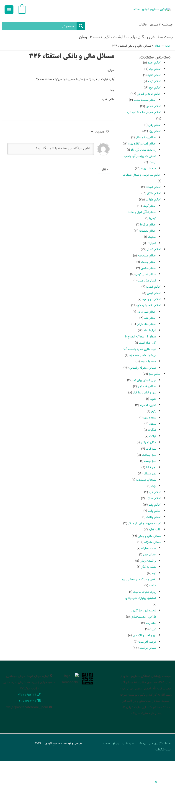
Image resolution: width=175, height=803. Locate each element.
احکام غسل (154, 249)
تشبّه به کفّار (148, 566)
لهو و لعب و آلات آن (144, 635)
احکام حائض (148, 268)
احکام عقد (150, 317)
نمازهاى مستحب (146, 479)
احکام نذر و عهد (151, 299)
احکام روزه (155, 131)
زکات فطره (155, 529)
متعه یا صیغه (148, 361)
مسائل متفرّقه (152, 542)
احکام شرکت (153, 187)
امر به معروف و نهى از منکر (144, 523)
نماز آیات (151, 448)
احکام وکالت (153, 516)
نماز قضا (151, 467)
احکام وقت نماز (147, 386)
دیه (154, 573)
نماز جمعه (150, 461)
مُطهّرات (151, 243)
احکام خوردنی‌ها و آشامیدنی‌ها (143, 112)
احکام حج (155, 87)
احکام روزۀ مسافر (146, 137)
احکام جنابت (148, 261)
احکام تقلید (154, 75)
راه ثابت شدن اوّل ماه (143, 149)
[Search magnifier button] (81, 26)
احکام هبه (155, 492)
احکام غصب (153, 286)
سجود (152, 423)
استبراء (152, 236)
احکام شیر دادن (146, 311)
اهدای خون (149, 554)
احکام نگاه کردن (146, 324)
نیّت (153, 486)
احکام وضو (155, 504)
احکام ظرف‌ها (148, 224)
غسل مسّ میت (146, 280)
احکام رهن (154, 124)
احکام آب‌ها (149, 205)
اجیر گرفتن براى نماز (143, 380)
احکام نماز (155, 373)
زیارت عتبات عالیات (144, 591)
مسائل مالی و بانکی (149, 535)
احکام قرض (154, 293)
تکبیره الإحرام (148, 405)
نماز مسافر (149, 473)
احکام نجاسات (147, 230)
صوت (106, 743)
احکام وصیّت (153, 498)
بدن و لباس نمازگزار (144, 392)
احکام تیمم (154, 81)
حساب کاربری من (159, 743)
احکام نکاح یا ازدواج (149, 305)
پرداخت (141, 743)
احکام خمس (153, 106)
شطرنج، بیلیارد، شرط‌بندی (140, 597)
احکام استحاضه (147, 255)
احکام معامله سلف (145, 99)
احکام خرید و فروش (149, 93)
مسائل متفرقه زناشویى (142, 367)
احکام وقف (154, 510)
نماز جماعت (149, 454)
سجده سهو (149, 417)
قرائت (152, 436)
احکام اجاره (154, 62)
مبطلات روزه (148, 168)
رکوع (153, 411)
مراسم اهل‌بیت (147, 641)
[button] (155, 782)
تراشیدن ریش (148, 560)
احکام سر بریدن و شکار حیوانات (142, 174)
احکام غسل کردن (145, 274)
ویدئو (115, 743)
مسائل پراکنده (147, 647)
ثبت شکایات (162, 749)
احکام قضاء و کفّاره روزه (142, 143)
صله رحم (151, 623)
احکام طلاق (154, 193)
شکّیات (152, 429)
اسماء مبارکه (148, 548)
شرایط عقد (149, 330)
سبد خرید (128, 743)
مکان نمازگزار (148, 442)
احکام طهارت (153, 199)
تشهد (153, 398)
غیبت (152, 629)
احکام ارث (155, 68)
